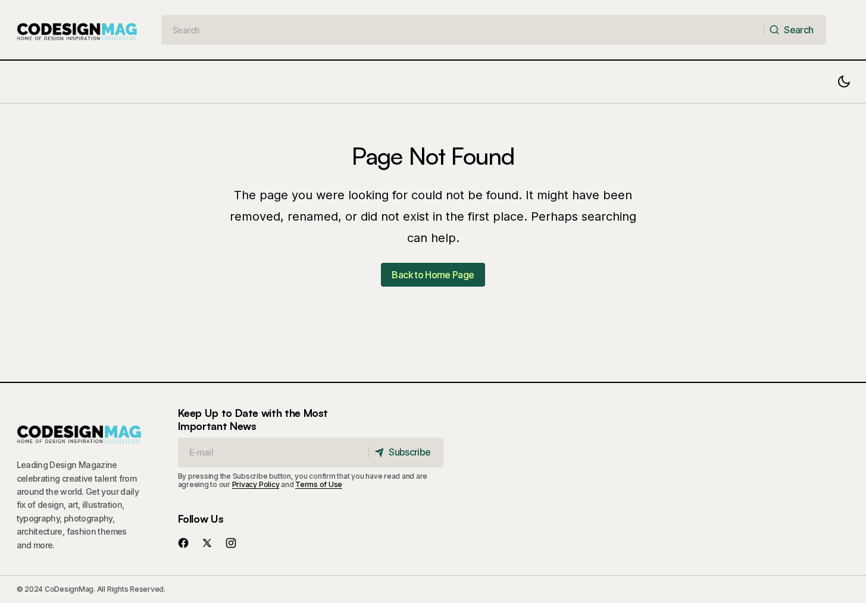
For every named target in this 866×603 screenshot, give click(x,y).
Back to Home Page (433, 275)
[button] (844, 82)
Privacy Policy (256, 484)
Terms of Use (318, 484)
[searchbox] (463, 29)
